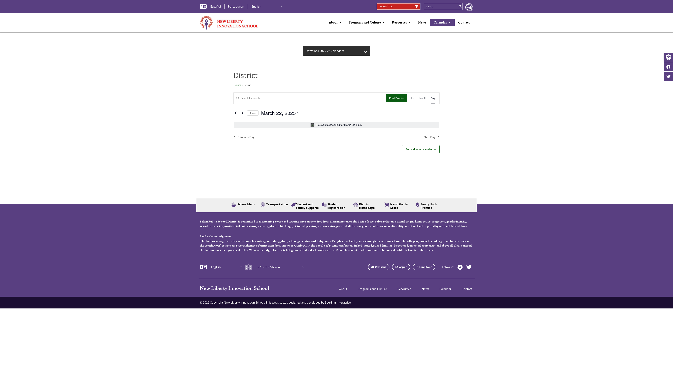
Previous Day (246, 137)
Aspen (402, 267)
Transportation (277, 204)
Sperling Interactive (338, 302)
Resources (399, 23)
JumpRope (425, 267)
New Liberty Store (399, 206)
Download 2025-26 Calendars (325, 51)
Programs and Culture (365, 23)
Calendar (440, 23)
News (422, 23)
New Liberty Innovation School (234, 288)
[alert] (336, 125)
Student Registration (336, 206)
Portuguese (236, 6)
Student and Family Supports (307, 206)
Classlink (380, 267)
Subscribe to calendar (419, 149)
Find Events (396, 98)
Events (237, 85)
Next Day (429, 137)
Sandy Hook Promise (429, 206)
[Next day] (242, 113)
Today (253, 112)
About (333, 23)
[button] (668, 57)
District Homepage (367, 206)
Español (215, 6)
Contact (464, 23)
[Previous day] (235, 113)
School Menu (246, 204)
